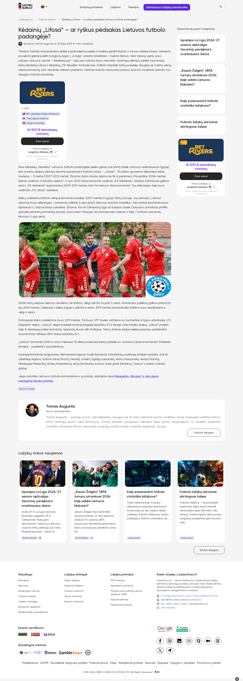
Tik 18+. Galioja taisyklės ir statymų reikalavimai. (42, 157)
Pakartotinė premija (121, 604)
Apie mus (23, 585)
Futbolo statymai (73, 591)
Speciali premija (119, 599)
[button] (44, 6)
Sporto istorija (27, 388)
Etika (113, 662)
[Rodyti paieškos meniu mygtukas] (221, 6)
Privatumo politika (209, 662)
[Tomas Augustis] (32, 410)
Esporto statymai (73, 601)
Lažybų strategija (28, 601)
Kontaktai (23, 580)
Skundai (150, 662)
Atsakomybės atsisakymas (33, 612)
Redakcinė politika (131, 662)
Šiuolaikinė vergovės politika (68, 662)
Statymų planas (27, 596)
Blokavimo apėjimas (29, 606)
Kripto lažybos (72, 580)
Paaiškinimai (30, 662)
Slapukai (162, 662)
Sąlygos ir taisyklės (182, 662)
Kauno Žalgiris (81, 538)
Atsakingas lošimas (29, 591)
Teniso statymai (73, 596)
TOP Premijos (118, 580)
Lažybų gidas (134, 538)
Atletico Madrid (29, 538)
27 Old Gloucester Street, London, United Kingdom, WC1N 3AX (189, 596)
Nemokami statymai (122, 585)
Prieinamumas (98, 662)
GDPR (44, 662)
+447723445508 (168, 608)
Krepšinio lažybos (73, 585)
